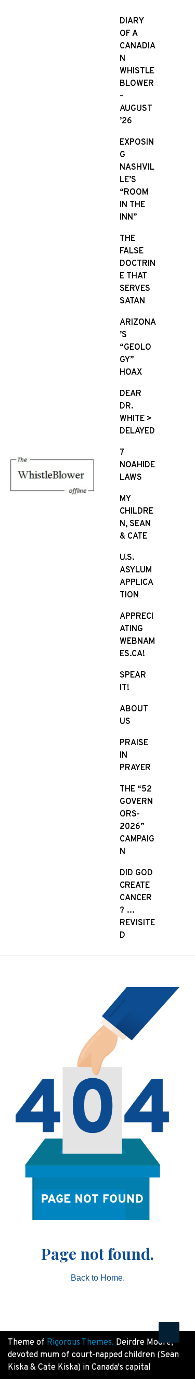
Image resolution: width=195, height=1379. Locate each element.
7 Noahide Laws (137, 465)
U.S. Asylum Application (136, 577)
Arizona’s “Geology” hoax (138, 347)
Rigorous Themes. (80, 1342)
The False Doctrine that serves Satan (137, 270)
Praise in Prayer (135, 755)
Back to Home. (98, 1277)
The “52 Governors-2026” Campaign (137, 820)
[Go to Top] (169, 1332)
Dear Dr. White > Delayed (137, 413)
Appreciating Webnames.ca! (137, 635)
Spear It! (133, 681)
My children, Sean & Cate (136, 518)
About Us (134, 715)
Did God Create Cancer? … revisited (137, 904)
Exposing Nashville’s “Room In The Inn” (137, 180)
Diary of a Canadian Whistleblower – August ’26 (137, 71)
